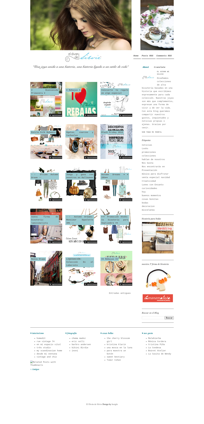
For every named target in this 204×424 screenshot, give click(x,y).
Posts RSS (147, 55)
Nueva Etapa (38, 259)
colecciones (149, 156)
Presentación (149, 170)
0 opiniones (91, 115)
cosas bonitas (150, 199)
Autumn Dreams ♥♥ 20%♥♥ (114, 176)
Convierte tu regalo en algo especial (114, 91)
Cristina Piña (156, 344)
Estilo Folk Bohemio (43, 132)
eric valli (78, 341)
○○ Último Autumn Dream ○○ (44, 176)
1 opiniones (91, 200)
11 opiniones (55, 242)
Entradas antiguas (120, 293)
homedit (41, 338)
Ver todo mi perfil (152, 132)
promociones (149, 152)
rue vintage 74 (46, 341)
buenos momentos (151, 195)
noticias (147, 145)
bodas (145, 203)
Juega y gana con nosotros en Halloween (79, 176)
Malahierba (154, 338)
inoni (75, 351)
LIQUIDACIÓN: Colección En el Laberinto (79, 262)
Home (135, 55)
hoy (144, 192)
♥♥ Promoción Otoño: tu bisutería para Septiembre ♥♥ (114, 220)
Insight (115, 404)
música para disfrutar (155, 174)
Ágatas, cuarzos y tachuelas (79, 134)
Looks (145, 148)
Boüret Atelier (157, 351)
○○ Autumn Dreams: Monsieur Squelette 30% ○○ (79, 220)
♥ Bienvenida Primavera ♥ (44, 91)
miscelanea (148, 210)
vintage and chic (47, 357)
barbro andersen (81, 344)
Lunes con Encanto (153, 185)
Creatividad (149, 181)
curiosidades (149, 188)
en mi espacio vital (49, 344)
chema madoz (79, 338)
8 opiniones (56, 284)
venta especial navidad (156, 177)
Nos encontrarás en (153, 166)
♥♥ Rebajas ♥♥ (109, 259)
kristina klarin (116, 344)
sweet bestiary (116, 357)
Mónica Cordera (157, 341)
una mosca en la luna (119, 348)
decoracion (148, 206)
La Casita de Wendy (159, 354)
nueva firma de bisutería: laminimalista (44, 220)
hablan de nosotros (153, 159)
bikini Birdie (80, 348)
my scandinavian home (49, 351)
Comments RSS (164, 55)
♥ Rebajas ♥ (73, 90)
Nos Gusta (147, 163)
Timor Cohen (114, 360)
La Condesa (154, 348)
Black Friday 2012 (112, 132)
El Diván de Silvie (94, 404)
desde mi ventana (47, 354)
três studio (44, 348)
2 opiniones (56, 115)
